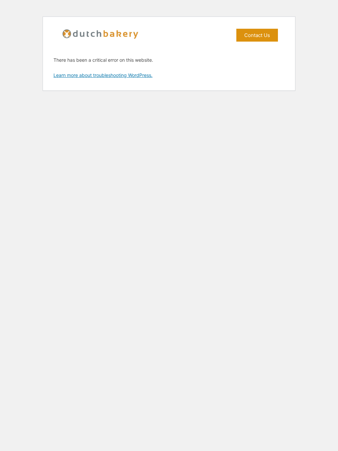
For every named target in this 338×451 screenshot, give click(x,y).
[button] (257, 35)
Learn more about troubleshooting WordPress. (102, 75)
